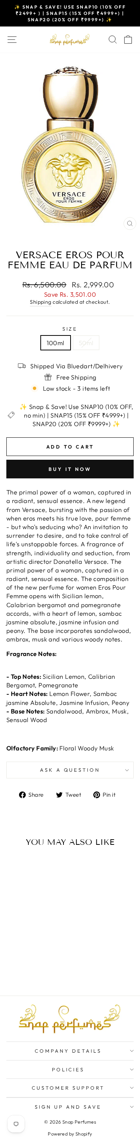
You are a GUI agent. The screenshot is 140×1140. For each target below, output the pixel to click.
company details (68, 1051)
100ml (56, 343)
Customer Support (68, 1088)
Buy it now (70, 469)
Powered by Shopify (70, 1134)
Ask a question (70, 770)
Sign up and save (68, 1107)
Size (70, 329)
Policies (68, 1069)
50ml (86, 343)
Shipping (40, 302)
